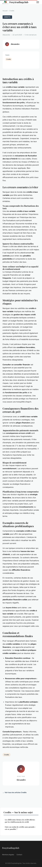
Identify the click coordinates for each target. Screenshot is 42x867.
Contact (19, 854)
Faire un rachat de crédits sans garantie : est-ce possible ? (20, 828)
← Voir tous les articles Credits (14, 792)
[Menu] (38, 2)
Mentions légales (8, 854)
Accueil (5, 11)
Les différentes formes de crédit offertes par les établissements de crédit (20, 821)
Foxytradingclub (18, 2)
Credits (11, 11)
